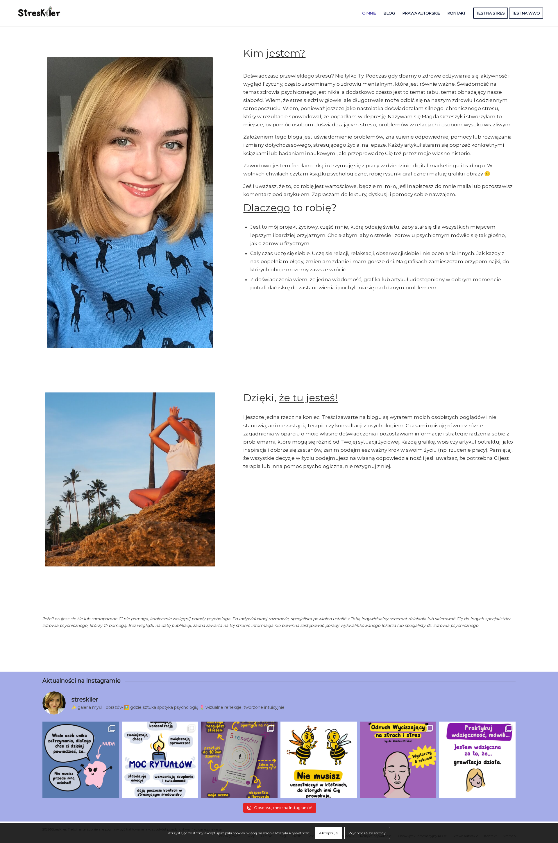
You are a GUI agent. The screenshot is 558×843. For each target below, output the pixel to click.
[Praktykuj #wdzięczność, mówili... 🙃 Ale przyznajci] (477, 760)
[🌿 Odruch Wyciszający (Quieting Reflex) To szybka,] (398, 760)
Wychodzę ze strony (367, 833)
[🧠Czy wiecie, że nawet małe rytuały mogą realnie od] (160, 760)
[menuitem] (369, 13)
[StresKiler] (39, 13)
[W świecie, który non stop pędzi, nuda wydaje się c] (80, 760)
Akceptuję (328, 833)
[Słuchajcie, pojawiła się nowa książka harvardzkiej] (239, 760)
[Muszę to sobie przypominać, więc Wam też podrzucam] (318, 760)
